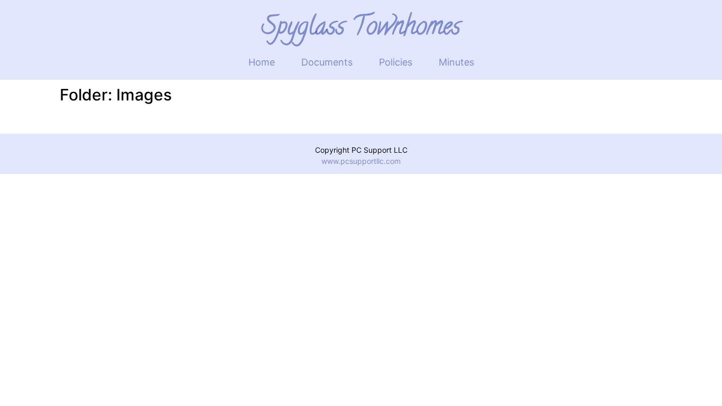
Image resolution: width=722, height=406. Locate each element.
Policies (395, 62)
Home (261, 62)
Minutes (456, 62)
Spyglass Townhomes (361, 29)
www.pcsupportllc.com (361, 160)
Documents (327, 62)
